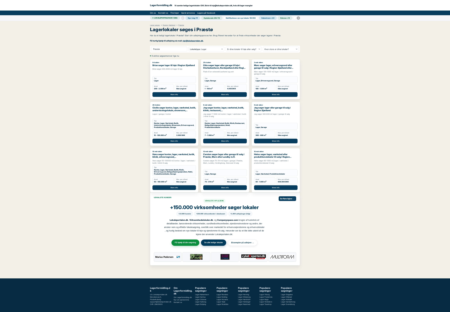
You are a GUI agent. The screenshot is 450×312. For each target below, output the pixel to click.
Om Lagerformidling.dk (183, 297)
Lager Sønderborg (288, 302)
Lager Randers (222, 294)
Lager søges (155, 25)
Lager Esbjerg (200, 304)
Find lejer (175, 13)
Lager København (202, 294)
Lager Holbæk (286, 299)
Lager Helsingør (244, 302)
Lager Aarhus (200, 297)
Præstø (181, 25)
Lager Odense (200, 299)
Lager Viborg (264, 294)
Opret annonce (188, 13)
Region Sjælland (169, 25)
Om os (153, 13)
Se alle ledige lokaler (213, 242)
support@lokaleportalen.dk (160, 302)
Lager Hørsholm (244, 299)
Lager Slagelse (287, 294)
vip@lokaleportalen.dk (193, 41)
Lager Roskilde (222, 304)
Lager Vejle (221, 302)
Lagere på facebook (206, 13)
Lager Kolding (222, 297)
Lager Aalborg (200, 302)
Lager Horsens (222, 299)
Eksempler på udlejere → (242, 243)
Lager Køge (263, 299)
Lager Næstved (244, 304)
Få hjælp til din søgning (185, 242)
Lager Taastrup (265, 304)
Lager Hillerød (286, 297)
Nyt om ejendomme (181, 300)
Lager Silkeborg (244, 297)
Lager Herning (243, 294)
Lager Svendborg (288, 304)
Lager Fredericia (265, 297)
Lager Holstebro (265, 302)
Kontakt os (163, 13)
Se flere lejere (287, 198)
